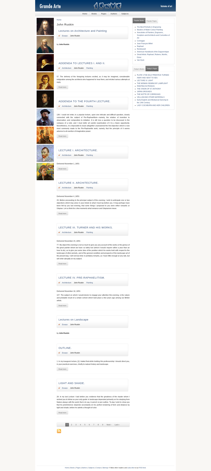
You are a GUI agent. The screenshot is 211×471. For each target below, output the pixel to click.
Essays (65, 36)
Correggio (141, 41)
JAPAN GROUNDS (144, 92)
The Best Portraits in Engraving (149, 27)
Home (84, 14)
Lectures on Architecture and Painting (83, 30)
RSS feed (142, 468)
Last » (117, 425)
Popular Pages (152, 21)
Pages (103, 14)
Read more (62, 87)
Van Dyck (140, 60)
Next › (109, 425)
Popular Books (139, 20)
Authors (114, 14)
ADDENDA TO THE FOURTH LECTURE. (85, 101)
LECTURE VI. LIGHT (145, 80)
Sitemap (105, 468)
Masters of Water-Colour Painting (150, 30)
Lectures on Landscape (73, 319)
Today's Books (139, 69)
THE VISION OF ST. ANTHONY (149, 89)
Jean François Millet (145, 44)
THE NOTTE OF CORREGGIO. (149, 94)
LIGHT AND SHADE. (72, 383)
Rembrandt (141, 49)
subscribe (130, 468)
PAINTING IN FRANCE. (146, 86)
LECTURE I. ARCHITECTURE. (78, 150)
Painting (89, 68)
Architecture (66, 68)
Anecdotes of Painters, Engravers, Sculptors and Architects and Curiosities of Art (153, 35)
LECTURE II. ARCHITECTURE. (79, 182)
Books (94, 14)
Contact (98, 468)
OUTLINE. (65, 348)
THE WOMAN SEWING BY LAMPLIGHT (152, 83)
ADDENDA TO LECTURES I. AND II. (82, 63)
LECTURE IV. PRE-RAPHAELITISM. (82, 277)
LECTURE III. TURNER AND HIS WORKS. (86, 227)
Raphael (140, 46)
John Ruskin (75, 36)
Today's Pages (152, 68)
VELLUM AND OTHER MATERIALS (150, 97)
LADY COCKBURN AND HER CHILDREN (153, 105)
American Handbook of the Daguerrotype (153, 52)
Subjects (125, 14)
